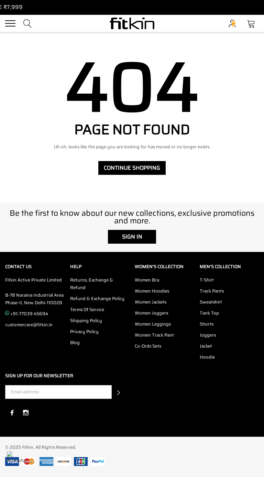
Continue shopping (132, 167)
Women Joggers (151, 313)
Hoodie (207, 357)
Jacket (206, 346)
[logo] (132, 24)
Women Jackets (150, 302)
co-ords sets (148, 346)
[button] (118, 392)
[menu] (10, 23)
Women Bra (147, 280)
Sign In (132, 236)
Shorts (206, 324)
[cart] (251, 22)
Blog (75, 342)
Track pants (212, 291)
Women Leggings (153, 324)
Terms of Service (87, 309)
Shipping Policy (86, 320)
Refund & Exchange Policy (97, 298)
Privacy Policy (84, 331)
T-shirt (207, 280)
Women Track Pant (154, 335)
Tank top (209, 313)
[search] (27, 22)
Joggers (208, 335)
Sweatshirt (211, 302)
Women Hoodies (152, 291)
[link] (12, 413)
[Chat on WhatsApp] (16, 460)
